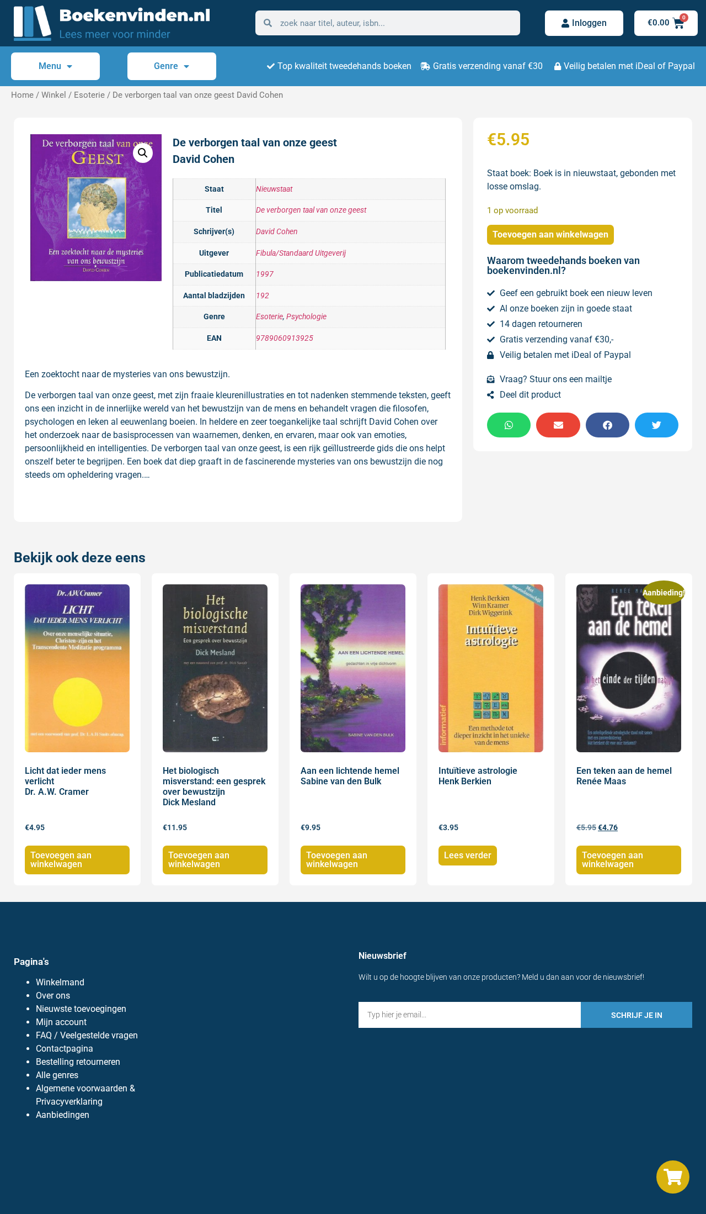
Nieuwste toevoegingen (81, 1009)
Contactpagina (64, 1048)
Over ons (53, 995)
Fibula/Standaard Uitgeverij (301, 253)
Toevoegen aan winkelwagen (550, 234)
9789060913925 (284, 338)
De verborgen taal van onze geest (311, 210)
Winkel (53, 95)
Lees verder (467, 855)
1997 (265, 274)
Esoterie (89, 95)
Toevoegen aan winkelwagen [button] (61, 859)
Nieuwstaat (274, 189)
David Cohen (277, 231)
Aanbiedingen (62, 1115)
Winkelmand (60, 982)
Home (22, 95)
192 (262, 295)
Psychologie (306, 316)
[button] (143, 153)
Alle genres (57, 1075)
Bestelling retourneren (78, 1062)
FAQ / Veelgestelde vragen (87, 1035)
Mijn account (61, 1022)
